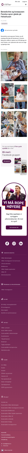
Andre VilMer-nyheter (6, 330)
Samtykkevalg (4, 439)
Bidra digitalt (4, 310)
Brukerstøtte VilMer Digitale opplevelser (11, 413)
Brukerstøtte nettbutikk (7, 419)
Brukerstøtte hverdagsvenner (9, 424)
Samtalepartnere (5, 384)
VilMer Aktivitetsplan (6, 258)
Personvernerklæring (5, 435)
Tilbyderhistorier (5, 339)
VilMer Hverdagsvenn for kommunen (10, 261)
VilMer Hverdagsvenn (6, 289)
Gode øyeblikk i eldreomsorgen (9, 333)
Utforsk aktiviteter (5, 263)
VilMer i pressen (5, 327)
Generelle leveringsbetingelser (8, 437)
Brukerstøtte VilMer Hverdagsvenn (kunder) (12, 408)
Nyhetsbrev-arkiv (5, 350)
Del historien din (14, 227)
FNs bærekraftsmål (6, 379)
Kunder (3, 368)
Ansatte (3, 370)
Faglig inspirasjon (5, 344)
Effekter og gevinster (6, 373)
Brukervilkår (3, 432)
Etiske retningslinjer (6, 382)
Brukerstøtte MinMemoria (7, 410)
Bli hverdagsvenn (5, 307)
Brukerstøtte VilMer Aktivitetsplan (10, 405)
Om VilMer (4, 365)
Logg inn (24, 1)
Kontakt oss (4, 402)
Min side (17, 1)
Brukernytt (4, 341)
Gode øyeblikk (4, 23)
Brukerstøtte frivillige (6, 422)
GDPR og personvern (6, 387)
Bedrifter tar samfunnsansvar (8, 313)
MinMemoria (4, 266)
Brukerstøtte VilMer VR (7, 416)
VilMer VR (3, 272)
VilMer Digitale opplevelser (8, 269)
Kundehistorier (5, 336)
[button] (26, 4)
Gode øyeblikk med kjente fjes (9, 347)
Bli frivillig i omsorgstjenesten (8, 304)
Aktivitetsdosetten (6, 275)
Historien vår (4, 376)
